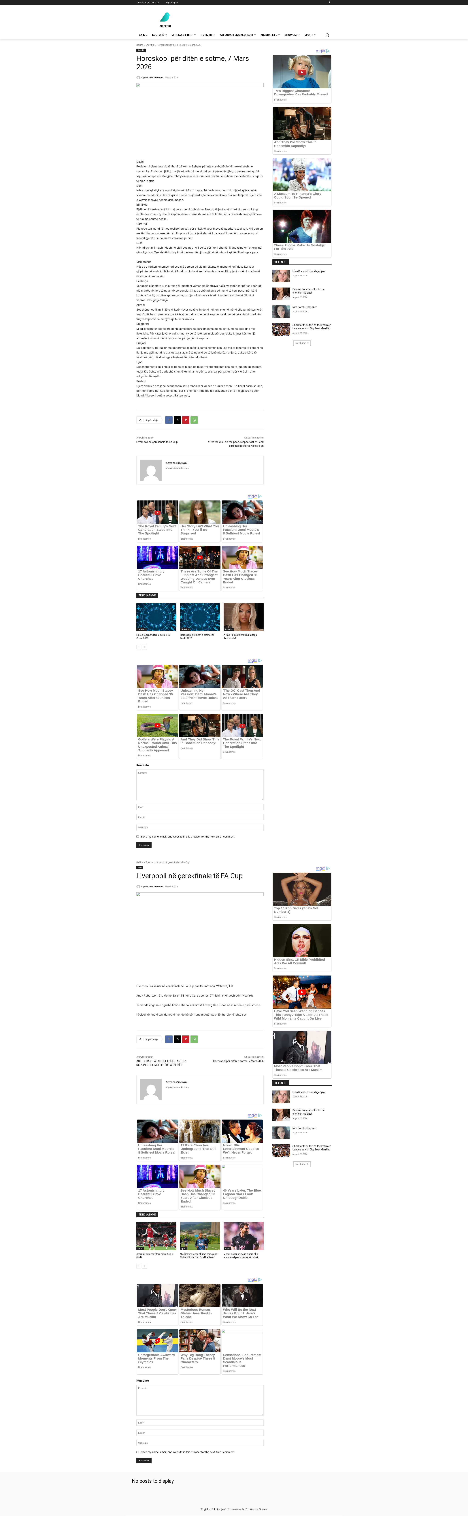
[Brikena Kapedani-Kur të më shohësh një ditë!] (281, 294)
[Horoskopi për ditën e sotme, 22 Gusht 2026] (156, 617)
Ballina (139, 44)
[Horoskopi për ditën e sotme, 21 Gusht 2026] (200, 617)
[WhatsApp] (194, 420)
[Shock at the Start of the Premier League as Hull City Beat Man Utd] (281, 329)
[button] (327, 35)
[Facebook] (329, 3)
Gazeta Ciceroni (154, 77)
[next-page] (144, 647)
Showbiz (150, 44)
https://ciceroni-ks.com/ (177, 468)
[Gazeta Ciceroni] (138, 77)
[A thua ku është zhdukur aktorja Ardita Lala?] (244, 617)
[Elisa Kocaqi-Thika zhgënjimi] (281, 276)
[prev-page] (138, 647)
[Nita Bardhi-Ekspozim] (281, 311)
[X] (177, 420)
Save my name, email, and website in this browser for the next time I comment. (188, 836)
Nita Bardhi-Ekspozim (304, 307)
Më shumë (300, 343)
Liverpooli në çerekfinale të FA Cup (157, 442)
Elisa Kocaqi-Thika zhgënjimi (308, 271)
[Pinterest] (185, 420)
